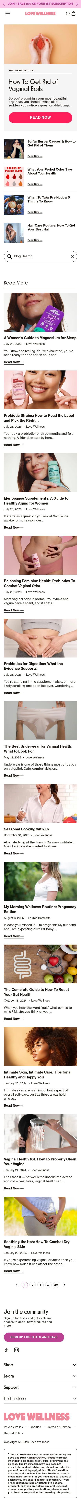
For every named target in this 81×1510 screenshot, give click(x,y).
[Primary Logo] (40, 13)
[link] (17, 1285)
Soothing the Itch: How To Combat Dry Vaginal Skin (37, 1244)
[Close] (72, 256)
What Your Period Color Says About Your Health (50, 171)
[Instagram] (16, 1350)
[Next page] (64, 1285)
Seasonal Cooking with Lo (26, 829)
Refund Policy (13, 1433)
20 (56, 1284)
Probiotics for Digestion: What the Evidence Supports (33, 666)
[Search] (9, 256)
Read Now (40, 117)
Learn (9, 1376)
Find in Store (15, 1398)
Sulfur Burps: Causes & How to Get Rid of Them (52, 143)
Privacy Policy (13, 1427)
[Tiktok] (7, 1350)
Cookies (35, 1427)
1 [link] (25, 1284)
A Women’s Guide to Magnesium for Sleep (40, 338)
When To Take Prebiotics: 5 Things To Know (49, 199)
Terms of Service (59, 1427)
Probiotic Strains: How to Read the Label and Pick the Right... (39, 418)
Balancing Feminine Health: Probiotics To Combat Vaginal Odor (39, 583)
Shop (8, 1365)
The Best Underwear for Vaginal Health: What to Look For (38, 749)
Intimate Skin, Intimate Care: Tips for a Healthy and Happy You (37, 1075)
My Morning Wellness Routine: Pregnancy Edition (40, 909)
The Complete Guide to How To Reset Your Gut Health (36, 992)
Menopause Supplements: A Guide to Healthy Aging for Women (36, 501)
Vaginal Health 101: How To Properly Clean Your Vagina (40, 1161)
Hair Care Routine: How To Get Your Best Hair (51, 227)
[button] (68, 13)
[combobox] (40, 256)
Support (11, 1387)
